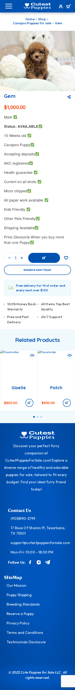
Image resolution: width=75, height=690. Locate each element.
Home (30, 19)
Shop (42, 19)
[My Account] (61, 7)
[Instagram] (39, 562)
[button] (29, 403)
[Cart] (68, 6)
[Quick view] (32, 355)
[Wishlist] (66, 258)
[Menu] (8, 6)
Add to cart (44, 258)
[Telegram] (47, 562)
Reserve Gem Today (37, 270)
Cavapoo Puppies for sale (32, 23)
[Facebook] (30, 562)
